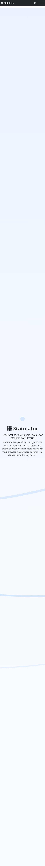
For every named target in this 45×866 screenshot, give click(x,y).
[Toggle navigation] (41, 3)
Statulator (9, 3)
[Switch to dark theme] (35, 3)
